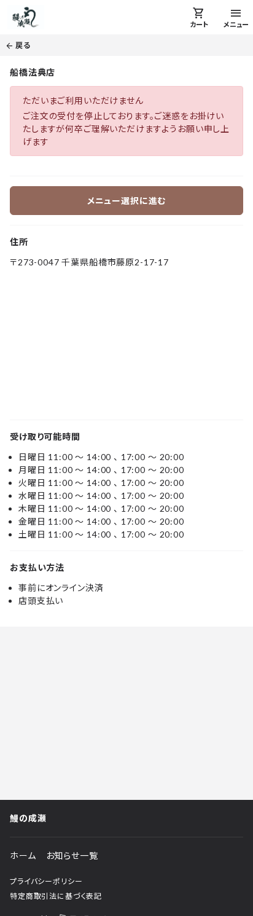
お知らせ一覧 (72, 855)
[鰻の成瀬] (25, 17)
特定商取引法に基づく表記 (56, 896)
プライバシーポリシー (46, 881)
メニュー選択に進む (126, 200)
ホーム (23, 855)
